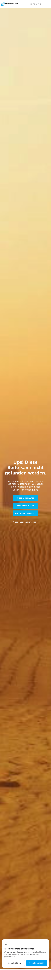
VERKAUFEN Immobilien (25, 513)
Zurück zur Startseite (25, 522)
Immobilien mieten (25, 505)
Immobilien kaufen (25, 498)
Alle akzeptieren (36, 963)
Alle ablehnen (14, 963)
